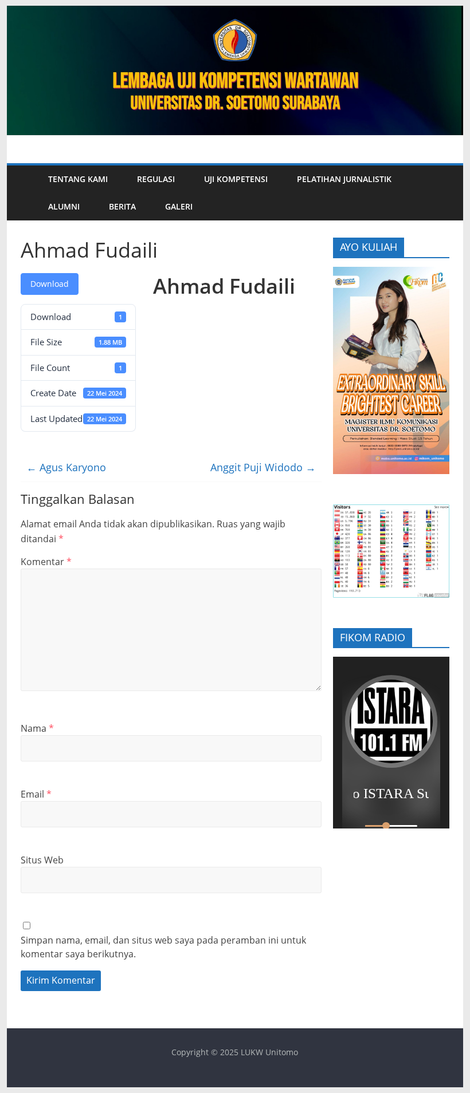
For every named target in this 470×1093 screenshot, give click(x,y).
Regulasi (156, 178)
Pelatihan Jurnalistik (344, 178)
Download (49, 283)
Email (36, 794)
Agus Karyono (66, 467)
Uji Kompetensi (236, 178)
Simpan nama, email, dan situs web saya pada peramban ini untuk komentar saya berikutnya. (163, 947)
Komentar (46, 561)
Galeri (179, 206)
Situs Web (42, 860)
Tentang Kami (78, 178)
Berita (122, 206)
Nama (37, 728)
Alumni (64, 206)
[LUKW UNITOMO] (27, 193)
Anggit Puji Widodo (263, 467)
